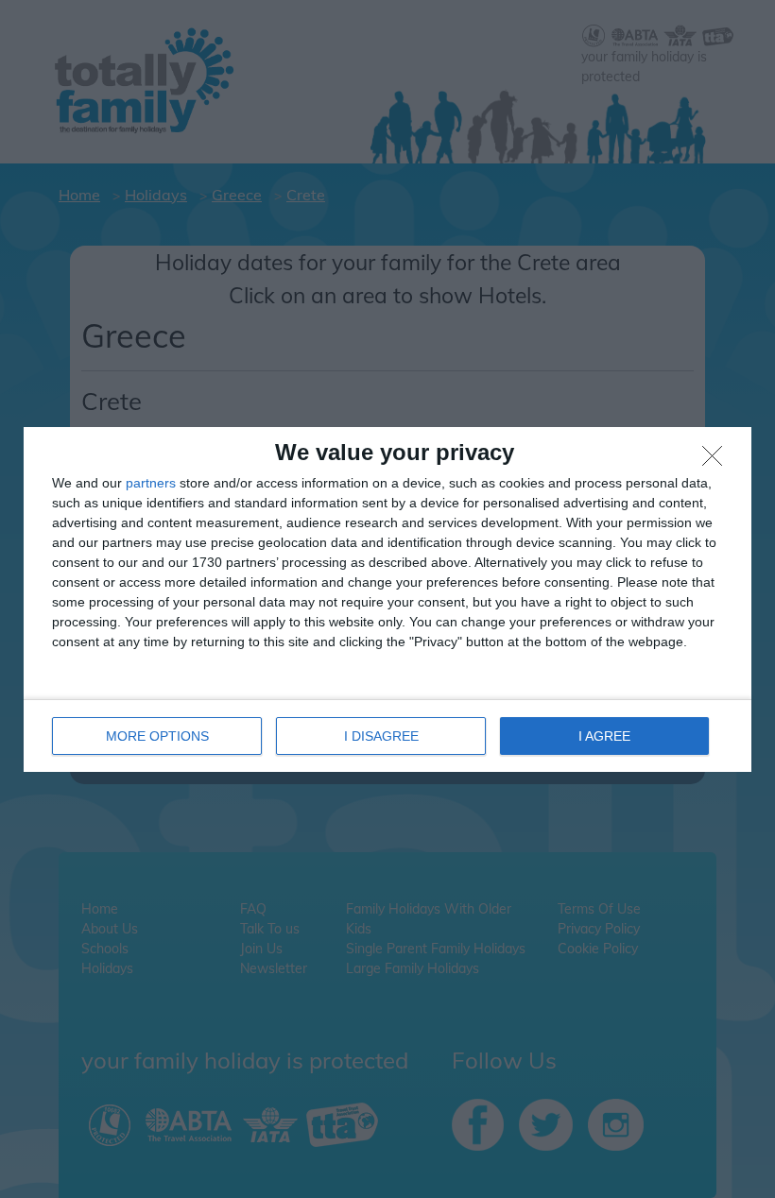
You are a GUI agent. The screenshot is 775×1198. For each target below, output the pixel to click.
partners (151, 482)
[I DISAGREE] (717, 461)
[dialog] (387, 599)
